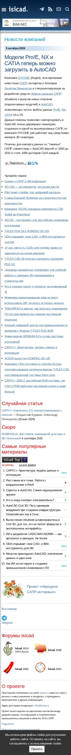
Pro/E (56, 109)
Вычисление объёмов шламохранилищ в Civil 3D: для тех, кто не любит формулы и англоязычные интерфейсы (34, 524)
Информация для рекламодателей (20, 729)
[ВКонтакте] (29, 162)
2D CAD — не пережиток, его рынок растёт (31, 187)
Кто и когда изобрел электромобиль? (30, 500)
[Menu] (4, 9)
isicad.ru (44, 692)
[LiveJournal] (36, 162)
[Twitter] (33, 162)
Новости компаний (24, 39)
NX (63, 109)
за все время (27, 465)
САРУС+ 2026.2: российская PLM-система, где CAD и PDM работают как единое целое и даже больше (35, 386)
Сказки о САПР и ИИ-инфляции (25, 181)
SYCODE (24, 78)
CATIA (8, 115)
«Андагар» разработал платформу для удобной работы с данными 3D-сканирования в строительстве (35, 275)
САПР (23, 83)
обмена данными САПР (46, 93)
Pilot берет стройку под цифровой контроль (32, 192)
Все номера (9, 609)
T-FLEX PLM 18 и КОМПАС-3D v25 (26, 231)
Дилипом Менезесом (18, 88)
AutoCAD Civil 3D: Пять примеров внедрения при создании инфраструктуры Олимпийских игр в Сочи (33, 510)
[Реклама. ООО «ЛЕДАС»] (35, 23)
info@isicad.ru (42, 705)
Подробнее (8, 723)
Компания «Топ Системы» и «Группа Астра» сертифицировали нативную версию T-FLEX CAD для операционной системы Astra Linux (36, 369)
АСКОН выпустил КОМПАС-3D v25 (27, 358)
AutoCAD (46, 104)
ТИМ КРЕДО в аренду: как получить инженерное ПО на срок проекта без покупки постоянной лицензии (35, 314)
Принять (37, 749)
